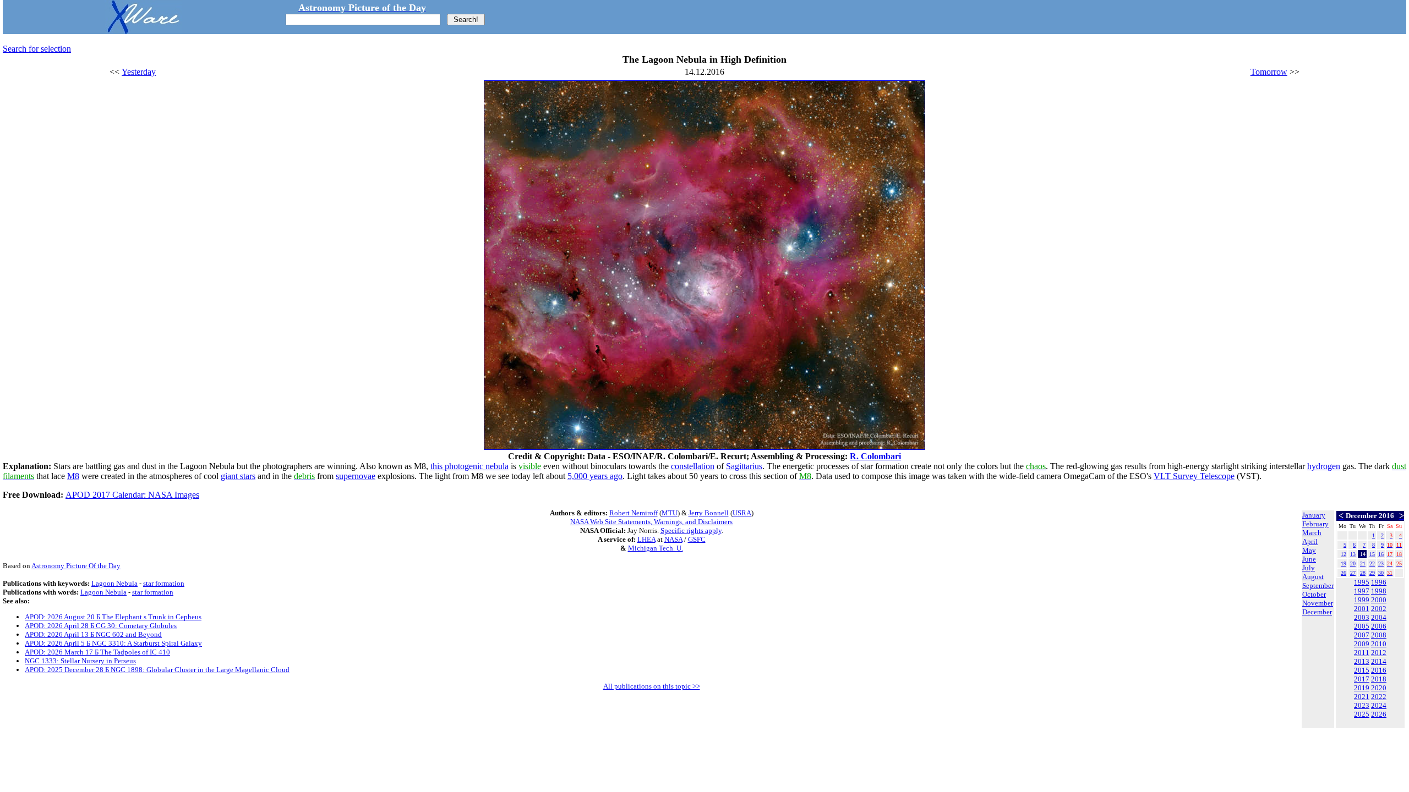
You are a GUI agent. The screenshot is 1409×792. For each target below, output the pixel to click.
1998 (1378, 591)
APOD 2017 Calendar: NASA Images (132, 494)
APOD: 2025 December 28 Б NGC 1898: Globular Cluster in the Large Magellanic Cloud (157, 670)
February (1315, 524)
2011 (1361, 652)
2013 (1361, 661)
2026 (1378, 714)
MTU (670, 513)
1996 (1378, 582)
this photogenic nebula (469, 466)
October (1314, 594)
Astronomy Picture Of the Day (76, 566)
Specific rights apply (691, 530)
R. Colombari (875, 456)
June (1309, 559)
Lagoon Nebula (114, 583)
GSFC (697, 539)
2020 (1378, 688)
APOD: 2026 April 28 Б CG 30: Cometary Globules (101, 626)
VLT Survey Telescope (1194, 476)
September (1318, 585)
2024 (1378, 705)
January (1313, 515)
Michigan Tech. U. (655, 548)
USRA (742, 513)
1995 (1361, 582)
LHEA (646, 539)
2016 (1378, 670)
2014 (1378, 661)
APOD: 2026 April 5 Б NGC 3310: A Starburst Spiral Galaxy (113, 643)
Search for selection (37, 48)
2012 (1378, 652)
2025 (1361, 714)
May (1309, 550)
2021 (1361, 696)
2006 (1378, 626)
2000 (1378, 600)
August (1313, 577)
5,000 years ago (594, 476)
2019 (1361, 688)
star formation (163, 583)
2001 (1361, 608)
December (1317, 612)
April (1310, 541)
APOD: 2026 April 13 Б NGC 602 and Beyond (93, 634)
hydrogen (1323, 466)
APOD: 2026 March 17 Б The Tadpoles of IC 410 (97, 652)
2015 (1361, 670)
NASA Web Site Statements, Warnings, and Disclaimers (651, 522)
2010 (1378, 644)
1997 (1361, 591)
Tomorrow (1268, 71)
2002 (1378, 608)
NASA (673, 539)
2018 (1378, 679)
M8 (73, 476)
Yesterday (139, 71)
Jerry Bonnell (709, 513)
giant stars (238, 476)
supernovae (355, 476)
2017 (1361, 679)
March (1311, 533)
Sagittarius (744, 466)
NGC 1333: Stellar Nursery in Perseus (80, 661)
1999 (1361, 600)
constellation (692, 466)
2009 (1361, 644)
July (1308, 568)
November (1317, 603)
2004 (1378, 617)
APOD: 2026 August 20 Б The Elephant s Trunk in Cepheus (113, 617)
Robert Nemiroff (633, 513)
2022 (1378, 696)
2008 (1378, 635)
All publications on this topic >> (651, 686)
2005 (1361, 626)
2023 (1361, 705)
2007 (1361, 635)
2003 (1361, 617)
